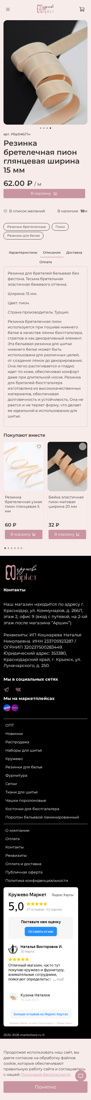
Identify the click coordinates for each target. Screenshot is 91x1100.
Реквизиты (16, 855)
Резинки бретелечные (26, 227)
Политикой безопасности (46, 1074)
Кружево (14, 759)
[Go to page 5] (18, 548)
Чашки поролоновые (25, 800)
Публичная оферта (23, 872)
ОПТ (9, 725)
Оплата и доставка (23, 864)
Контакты (14, 847)
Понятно (45, 1087)
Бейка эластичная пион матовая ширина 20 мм (66, 502)
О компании (17, 830)
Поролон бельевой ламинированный (42, 817)
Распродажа (17, 742)
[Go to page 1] (5, 548)
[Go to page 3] (11, 548)
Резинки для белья (23, 235)
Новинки (14, 733)
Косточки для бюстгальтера (32, 809)
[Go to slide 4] (50, 128)
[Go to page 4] (15, 548)
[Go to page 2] (8, 548)
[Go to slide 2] (44, 128)
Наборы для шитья (23, 750)
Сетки (11, 784)
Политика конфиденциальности (36, 880)
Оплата (12, 839)
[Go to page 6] (21, 548)
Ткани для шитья (21, 792)
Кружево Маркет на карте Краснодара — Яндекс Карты (41, 1023)
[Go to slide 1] (40, 128)
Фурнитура (16, 775)
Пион (60, 227)
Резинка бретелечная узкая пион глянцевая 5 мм (23, 504)
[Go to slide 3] (47, 128)
